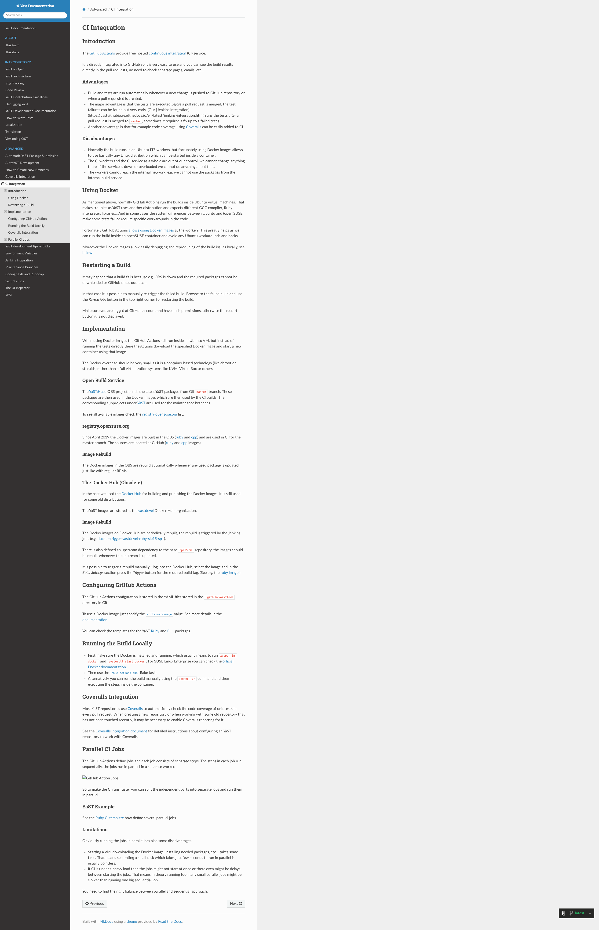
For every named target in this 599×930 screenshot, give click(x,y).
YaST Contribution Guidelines (26, 97)
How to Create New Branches (27, 170)
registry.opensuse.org (159, 414)
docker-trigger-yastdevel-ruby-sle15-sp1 (131, 539)
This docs (12, 52)
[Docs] (84, 9)
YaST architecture (18, 76)
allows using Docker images (151, 230)
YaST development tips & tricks (27, 246)
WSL (8, 295)
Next (234, 903)
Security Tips (14, 281)
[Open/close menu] (2, 184)
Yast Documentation (37, 6)
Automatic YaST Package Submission (31, 156)
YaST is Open (14, 69)
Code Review (14, 90)
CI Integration (15, 184)
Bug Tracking (14, 83)
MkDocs (106, 921)
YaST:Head (97, 392)
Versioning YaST (16, 139)
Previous (96, 903)
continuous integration (167, 53)
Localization (13, 125)
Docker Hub (131, 494)
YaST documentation (20, 28)
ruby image (229, 573)
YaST (141, 403)
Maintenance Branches (21, 267)
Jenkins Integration (19, 260)
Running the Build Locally (26, 226)
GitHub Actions (102, 53)
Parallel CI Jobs (19, 239)
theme (132, 921)
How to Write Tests (19, 118)
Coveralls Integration (20, 176)
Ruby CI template (109, 818)
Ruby (155, 631)
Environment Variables (21, 253)
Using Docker (18, 198)
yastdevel (146, 511)
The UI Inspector (17, 288)
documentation (94, 620)
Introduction (17, 191)
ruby (179, 437)
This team (12, 45)
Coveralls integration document (121, 731)
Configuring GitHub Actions (28, 219)
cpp (194, 437)
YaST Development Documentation (31, 111)
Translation (13, 132)
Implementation (19, 212)
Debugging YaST (17, 104)
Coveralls (193, 127)
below (87, 253)
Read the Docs (170, 921)
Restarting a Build (21, 205)
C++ (170, 631)
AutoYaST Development (22, 163)
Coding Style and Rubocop (24, 274)
